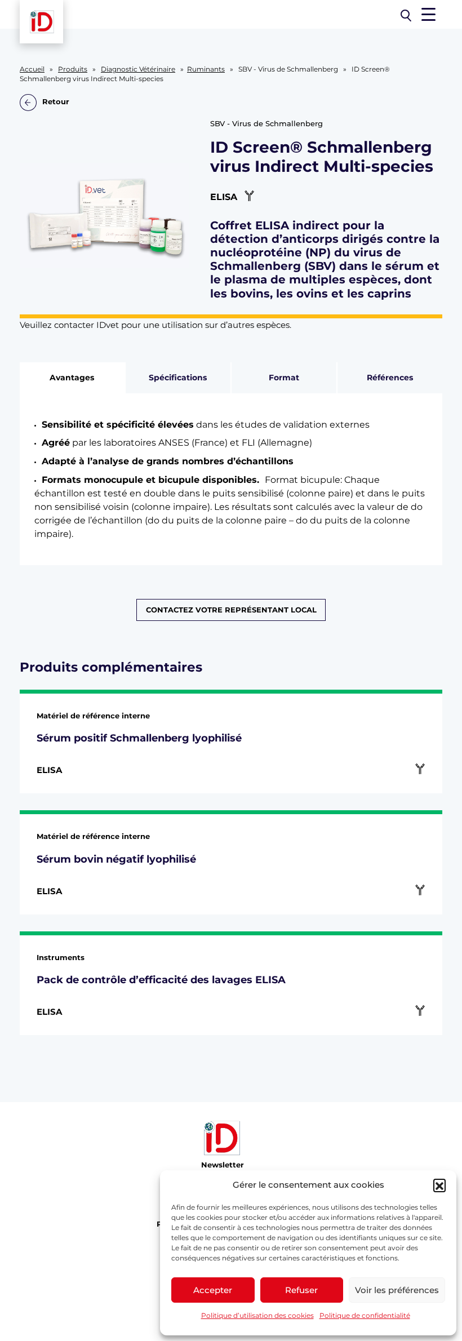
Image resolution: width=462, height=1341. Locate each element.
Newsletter (222, 1165)
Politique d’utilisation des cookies (257, 1315)
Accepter (212, 1290)
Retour (55, 102)
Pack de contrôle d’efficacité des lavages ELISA (161, 979)
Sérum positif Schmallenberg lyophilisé (139, 738)
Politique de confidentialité (364, 1315)
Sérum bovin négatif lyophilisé (116, 859)
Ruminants (206, 69)
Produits (72, 69)
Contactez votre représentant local (231, 610)
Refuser (301, 1290)
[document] (231, 479)
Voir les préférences (397, 1290)
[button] (439, 1185)
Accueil (32, 69)
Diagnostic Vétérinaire (138, 69)
